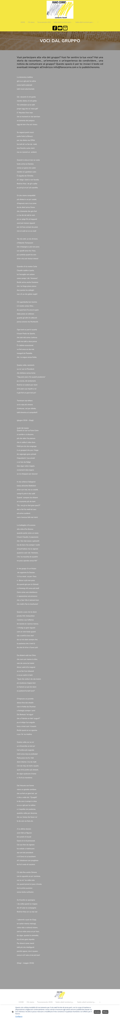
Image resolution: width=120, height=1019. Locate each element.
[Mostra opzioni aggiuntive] (98, 22)
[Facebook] (54, 28)
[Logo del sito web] (60, 10)
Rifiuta (105, 1012)
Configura (18, 1016)
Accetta (97, 1012)
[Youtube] (60, 28)
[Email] (65, 28)
